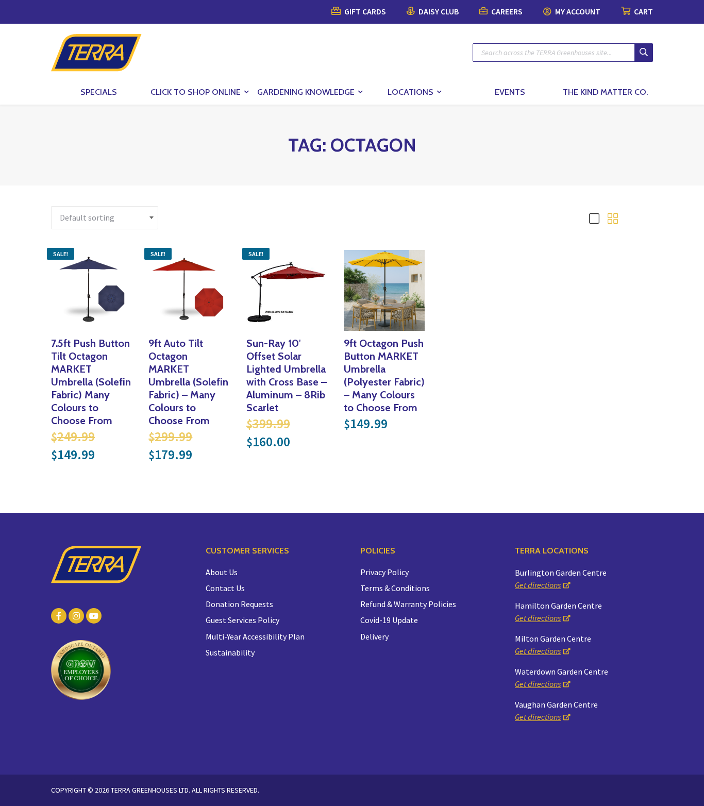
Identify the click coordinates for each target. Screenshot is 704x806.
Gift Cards (364, 11)
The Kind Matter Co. (605, 92)
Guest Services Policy (242, 620)
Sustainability (230, 652)
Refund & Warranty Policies (408, 604)
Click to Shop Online (195, 92)
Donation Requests (239, 604)
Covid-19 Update (389, 620)
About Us (222, 572)
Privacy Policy (384, 572)
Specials (98, 92)
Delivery (374, 636)
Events (510, 92)
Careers (506, 11)
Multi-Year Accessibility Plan (255, 636)
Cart (642, 11)
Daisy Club (438, 11)
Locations (410, 92)
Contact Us (225, 588)
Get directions (538, 585)
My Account (577, 11)
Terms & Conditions (395, 588)
